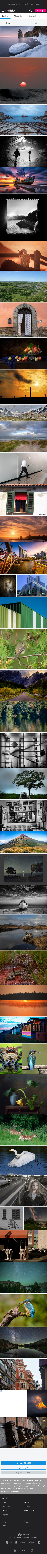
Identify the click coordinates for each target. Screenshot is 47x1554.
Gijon (3, 1386)
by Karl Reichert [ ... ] (6, 572)
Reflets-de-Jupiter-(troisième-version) (15, 881)
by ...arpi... (4, 766)
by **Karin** (4, 1415)
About (5, 1498)
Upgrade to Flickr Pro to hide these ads (23, 4)
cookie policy (19, 1491)
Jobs (25, 1498)
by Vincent (4, 403)
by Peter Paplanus (6, 983)
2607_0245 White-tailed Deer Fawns (14, 1142)
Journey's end (6, 190)
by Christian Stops (6, 165)
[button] (37, 55)
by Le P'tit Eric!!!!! (5, 102)
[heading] (10, 10)
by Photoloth (4, 1228)
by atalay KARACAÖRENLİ (8, 829)
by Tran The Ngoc (5, 1072)
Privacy (26, 1522)
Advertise (27, 1502)
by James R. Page (5, 1144)
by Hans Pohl (4, 1388)
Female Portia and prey (5, 1070)
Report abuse (29, 1510)
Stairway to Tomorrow (9, 796)
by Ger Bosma (4, 1173)
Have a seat (5, 1445)
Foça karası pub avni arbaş (11, 827)
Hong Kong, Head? (8, 480)
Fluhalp (3, 417)
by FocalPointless (5, 1041)
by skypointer (28, 1228)
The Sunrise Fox (7, 267)
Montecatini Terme (8, 334)
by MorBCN (4, 419)
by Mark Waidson (5, 948)
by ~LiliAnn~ (4, 367)
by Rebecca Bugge (6, 1447)
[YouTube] (23, 1550)
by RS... (3, 883)
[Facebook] (14, 1550)
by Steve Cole (4, 269)
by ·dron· (3, 55)
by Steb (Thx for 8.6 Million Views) (10, 912)
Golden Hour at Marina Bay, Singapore (15, 570)
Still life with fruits (7, 365)
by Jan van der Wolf (6, 626)
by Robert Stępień (5, 300)
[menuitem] (30, 10)
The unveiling (6, 850)
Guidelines (6, 1510)
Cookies (27, 1506)
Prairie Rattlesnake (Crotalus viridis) (14, 981)
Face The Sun (6, 1413)
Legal (5, 1522)
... (1, 1110)
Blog (4, 1502)
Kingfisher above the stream (11, 1323)
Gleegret (4, 1171)
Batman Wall (5, 697)
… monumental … (7, 764)
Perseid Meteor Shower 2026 (12, 1290)
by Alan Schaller (5, 239)
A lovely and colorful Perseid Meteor (14, 1355)
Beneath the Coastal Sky (10, 910)
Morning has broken (8, 448)
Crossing (4, 1203)
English (5, 1515)
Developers (7, 1506)
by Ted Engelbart (5, 1260)
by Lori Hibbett (5, 1356)
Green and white (7, 625)
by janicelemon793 (6, 1015)
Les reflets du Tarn (8, 729)
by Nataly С (4, 1112)
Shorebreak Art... (7, 101)
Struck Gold (31, 1413)
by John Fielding (5, 1325)
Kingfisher (26, 1070)
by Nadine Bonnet (6, 730)
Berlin (20, 593)
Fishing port (5, 132)
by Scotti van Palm (23, 595)
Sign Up (40, 11)
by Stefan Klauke (31, 1415)
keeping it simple (7, 1013)
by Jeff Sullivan (5, 1291)
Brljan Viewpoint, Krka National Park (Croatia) (17, 298)
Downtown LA (6, 1258)
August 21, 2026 (24, 1463)
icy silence (4, 53)
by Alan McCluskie (28, 1072)
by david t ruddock (6, 851)
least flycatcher (6, 666)
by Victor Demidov (6, 133)
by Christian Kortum (6, 450)
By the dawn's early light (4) (11, 1039)
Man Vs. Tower (6, 163)
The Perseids (29, 1226)
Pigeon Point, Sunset (9, 538)
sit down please (5, 1226)
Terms (5, 1526)
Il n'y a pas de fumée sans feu (12, 401)
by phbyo (3, 667)
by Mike (3, 540)
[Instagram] (32, 1550)
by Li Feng (4, 699)
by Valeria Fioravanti (6, 336)
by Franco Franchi (6, 513)
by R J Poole (4, 1205)
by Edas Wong (5, 482)
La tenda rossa (6, 512)
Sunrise (3, 946)
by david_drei (2, 595)
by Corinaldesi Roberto (7, 192)
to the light (2, 593)
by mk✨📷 (4, 797)
